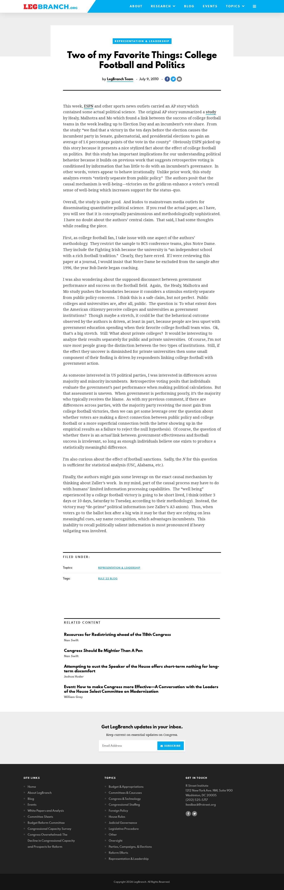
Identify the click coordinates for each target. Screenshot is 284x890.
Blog (189, 6)
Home (32, 787)
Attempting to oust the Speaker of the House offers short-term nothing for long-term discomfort (141, 668)
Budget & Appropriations (126, 787)
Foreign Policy (118, 811)
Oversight (115, 841)
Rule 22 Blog (108, 578)
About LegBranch (40, 793)
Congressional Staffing (124, 804)
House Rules (117, 817)
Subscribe (172, 746)
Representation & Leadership (142, 41)
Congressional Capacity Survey (49, 829)
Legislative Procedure (124, 829)
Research (162, 6)
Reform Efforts (118, 853)
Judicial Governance (123, 823)
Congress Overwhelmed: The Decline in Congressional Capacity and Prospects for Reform (51, 841)
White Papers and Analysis (46, 811)
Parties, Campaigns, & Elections (130, 847)
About (136, 6)
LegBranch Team (120, 78)
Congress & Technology (125, 799)
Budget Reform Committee (46, 823)
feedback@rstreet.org (201, 804)
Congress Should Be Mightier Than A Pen (103, 650)
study (211, 111)
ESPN (88, 106)
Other (113, 834)
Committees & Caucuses (125, 793)
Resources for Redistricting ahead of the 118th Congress (117, 634)
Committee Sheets (40, 817)
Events (210, 6)
